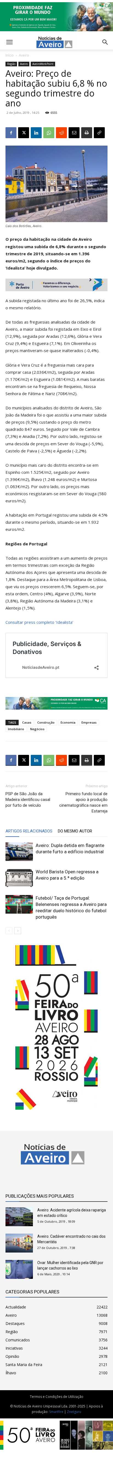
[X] (23, 132)
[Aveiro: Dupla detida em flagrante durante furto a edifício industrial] (19, 851)
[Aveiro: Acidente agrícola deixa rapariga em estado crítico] (19, 1216)
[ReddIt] (61, 132)
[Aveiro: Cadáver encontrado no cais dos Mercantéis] (19, 1243)
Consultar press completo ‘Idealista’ (39, 622)
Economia (68, 722)
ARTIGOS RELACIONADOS (28, 831)
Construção (46, 722)
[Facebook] (10, 132)
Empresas (89, 722)
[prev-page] (8, 930)
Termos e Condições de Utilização (56, 1396)
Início (9, 55)
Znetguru (74, 1411)
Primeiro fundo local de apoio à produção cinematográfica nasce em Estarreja (83, 802)
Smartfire (56, 1411)
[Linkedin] (36, 132)
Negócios (37, 729)
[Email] (74, 132)
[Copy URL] (99, 132)
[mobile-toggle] (9, 42)
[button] (105, 42)
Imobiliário (16, 729)
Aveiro (24, 55)
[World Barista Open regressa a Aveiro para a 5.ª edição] (19, 878)
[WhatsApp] (48, 132)
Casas (26, 722)
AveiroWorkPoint (42, 64)
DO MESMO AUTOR (75, 831)
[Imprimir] (86, 132)
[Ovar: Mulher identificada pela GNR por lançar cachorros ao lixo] (19, 1269)
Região (11, 64)
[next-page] (17, 930)
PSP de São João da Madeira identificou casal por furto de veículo (27, 799)
